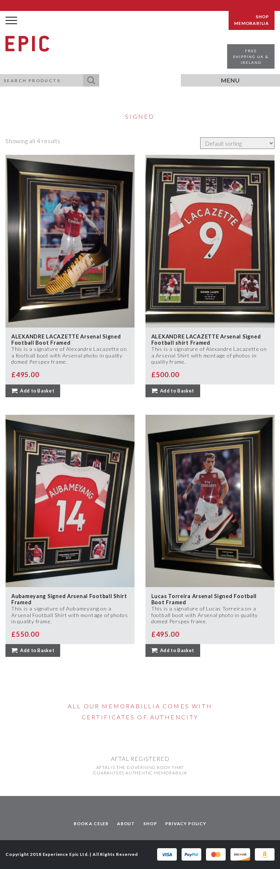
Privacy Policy (185, 823)
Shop (150, 823)
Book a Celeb (91, 823)
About (126, 823)
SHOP (262, 16)
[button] (91, 80)
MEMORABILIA (251, 23)
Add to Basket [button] (37, 391)
